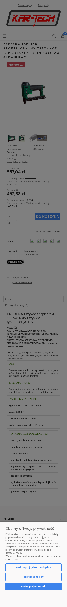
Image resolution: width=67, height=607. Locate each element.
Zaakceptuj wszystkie (33, 586)
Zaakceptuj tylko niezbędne (33, 567)
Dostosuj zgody (33, 576)
